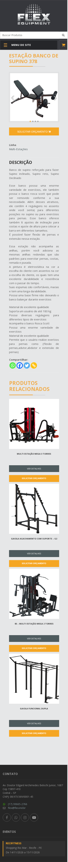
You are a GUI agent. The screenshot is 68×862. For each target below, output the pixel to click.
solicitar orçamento (32, 131)
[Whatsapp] (12, 365)
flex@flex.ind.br (17, 808)
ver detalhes (34, 468)
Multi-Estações (18, 149)
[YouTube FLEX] (34, 817)
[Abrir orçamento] (63, 45)
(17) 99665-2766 (17, 804)
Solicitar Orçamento (34, 478)
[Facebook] (20, 365)
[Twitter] (27, 365)
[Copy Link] (34, 365)
